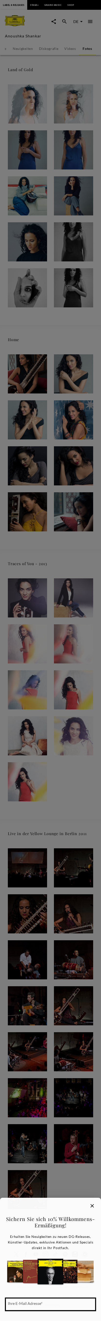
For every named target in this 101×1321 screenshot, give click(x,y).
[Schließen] (92, 1206)
